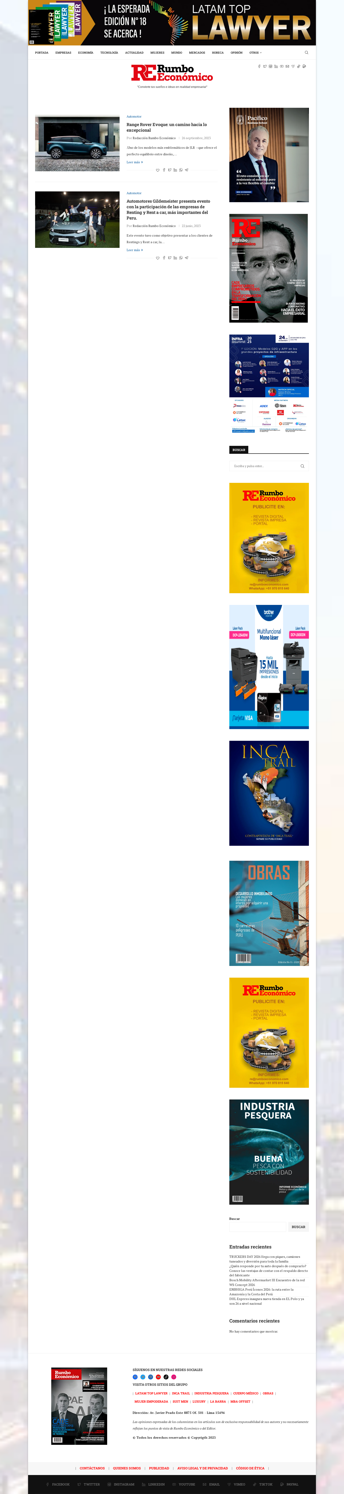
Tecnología (109, 52)
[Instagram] (173, 1377)
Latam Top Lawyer (151, 1393)
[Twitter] (142, 1377)
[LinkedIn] (150, 1377)
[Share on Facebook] (164, 170)
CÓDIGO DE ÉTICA (250, 1468)
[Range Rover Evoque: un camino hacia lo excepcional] (77, 143)
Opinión (236, 52)
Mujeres (157, 52)
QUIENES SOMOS (127, 1468)
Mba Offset (240, 1401)
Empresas (63, 52)
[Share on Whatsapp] (181, 170)
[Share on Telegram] (186, 170)
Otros (254, 52)
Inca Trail (181, 1393)
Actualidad (134, 52)
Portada (41, 52)
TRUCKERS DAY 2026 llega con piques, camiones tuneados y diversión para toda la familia (264, 1258)
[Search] (306, 52)
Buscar (234, 1218)
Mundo (176, 52)
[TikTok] (166, 1377)
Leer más (133, 162)
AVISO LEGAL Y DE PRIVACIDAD (202, 1468)
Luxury (199, 1401)
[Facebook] (135, 1377)
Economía (85, 52)
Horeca (218, 52)
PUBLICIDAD (159, 1468)
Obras (268, 1393)
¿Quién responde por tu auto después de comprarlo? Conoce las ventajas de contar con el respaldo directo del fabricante (268, 1270)
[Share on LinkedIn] (175, 170)
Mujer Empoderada (151, 1401)
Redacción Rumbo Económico (154, 138)
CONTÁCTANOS (92, 1468)
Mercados (197, 52)
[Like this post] (157, 170)
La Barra (218, 1401)
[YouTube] (158, 1377)
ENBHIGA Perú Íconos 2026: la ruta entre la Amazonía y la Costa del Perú (261, 1291)
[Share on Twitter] (169, 170)
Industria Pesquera (211, 1393)
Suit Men (180, 1401)
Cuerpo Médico (245, 1393)
